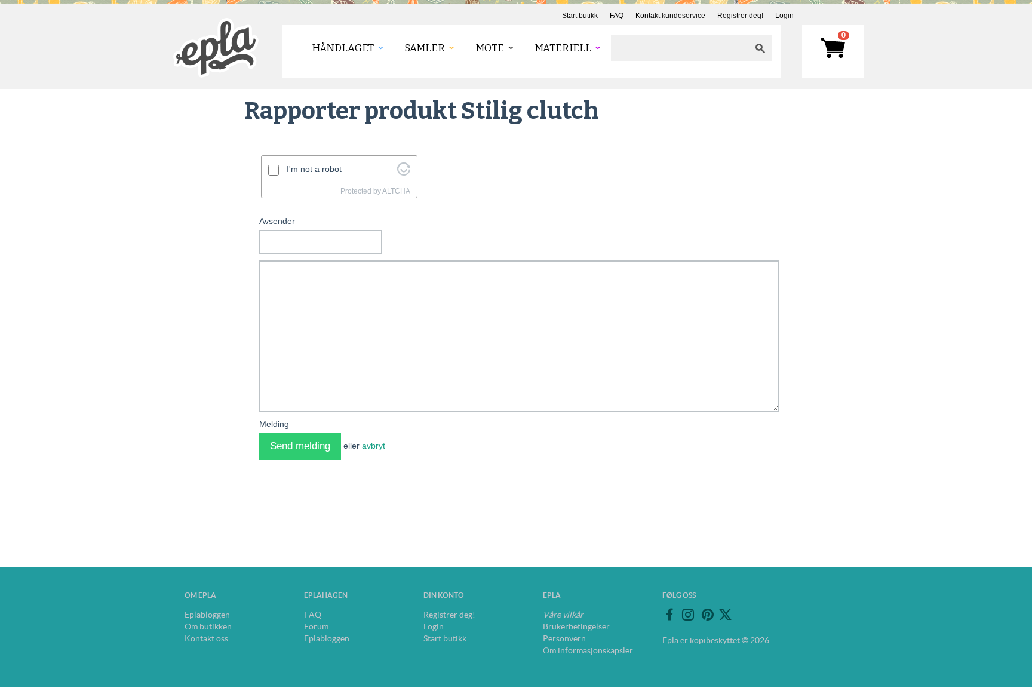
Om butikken (208, 626)
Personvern (564, 638)
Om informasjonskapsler (588, 650)
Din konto (443, 595)
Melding (274, 424)
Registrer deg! (740, 15)
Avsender (277, 221)
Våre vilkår (563, 614)
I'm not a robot (314, 169)
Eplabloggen (207, 614)
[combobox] (679, 48)
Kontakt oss (206, 638)
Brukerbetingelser (576, 626)
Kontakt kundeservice (670, 15)
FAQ (617, 15)
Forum (316, 626)
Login (784, 15)
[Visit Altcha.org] (403, 172)
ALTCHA (396, 191)
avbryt (373, 445)
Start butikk (580, 15)
